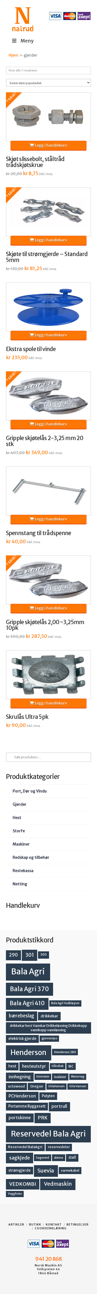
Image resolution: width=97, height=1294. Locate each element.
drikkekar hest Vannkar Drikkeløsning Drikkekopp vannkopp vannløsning (48, 1028)
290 (13, 955)
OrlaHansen (56, 1086)
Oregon (36, 1086)
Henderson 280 (65, 1052)
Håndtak (58, 1066)
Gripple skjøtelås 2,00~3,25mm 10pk (45, 625)
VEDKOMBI (22, 1184)
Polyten (48, 1096)
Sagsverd (42, 1157)
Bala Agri (28, 972)
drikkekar (49, 1016)
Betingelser (78, 1224)
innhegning (20, 1076)
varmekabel (70, 1170)
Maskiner (21, 844)
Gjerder (19, 804)
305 (43, 954)
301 (29, 955)
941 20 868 (48, 1259)
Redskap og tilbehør (31, 857)
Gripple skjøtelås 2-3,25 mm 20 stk (44, 441)
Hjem (13, 55)
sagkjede (19, 1158)
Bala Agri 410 (27, 1003)
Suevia (45, 1170)
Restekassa (23, 870)
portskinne (20, 1117)
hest (12, 1066)
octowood (16, 1086)
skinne (58, 1157)
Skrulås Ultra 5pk (27, 716)
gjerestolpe (49, 1038)
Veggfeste (15, 1193)
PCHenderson (22, 1096)
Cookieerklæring (51, 1228)
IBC (71, 1066)
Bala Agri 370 (29, 989)
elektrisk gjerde (22, 1038)
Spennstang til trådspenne (38, 533)
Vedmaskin (58, 1184)
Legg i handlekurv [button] (50, 145)
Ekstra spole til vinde (31, 349)
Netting (20, 884)
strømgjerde (19, 1170)
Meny (27, 41)
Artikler (16, 1224)
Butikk (35, 1224)
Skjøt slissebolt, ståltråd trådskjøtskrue (35, 162)
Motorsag (77, 1076)
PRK (42, 1118)
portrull (59, 1106)
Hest (17, 817)
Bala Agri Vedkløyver (65, 1003)
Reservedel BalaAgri (25, 1147)
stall (72, 1157)
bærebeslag (21, 1016)
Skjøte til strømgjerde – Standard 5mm (47, 257)
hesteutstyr (34, 1066)
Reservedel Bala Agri (48, 1134)
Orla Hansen (77, 1086)
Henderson (28, 1052)
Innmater (42, 1076)
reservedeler (59, 1147)
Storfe (19, 830)
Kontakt (54, 1224)
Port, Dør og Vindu (30, 791)
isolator (60, 1077)
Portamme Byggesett (27, 1106)
